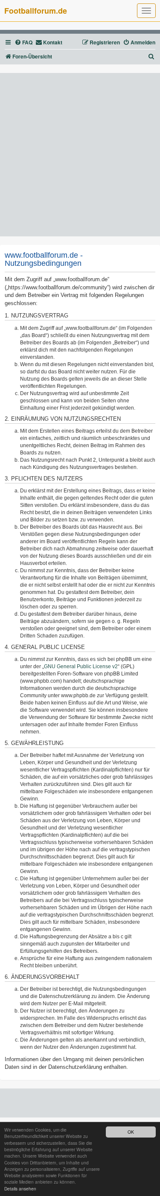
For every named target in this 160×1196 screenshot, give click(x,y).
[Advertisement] (80, 155)
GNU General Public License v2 (81, 666)
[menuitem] (23, 42)
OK (131, 1132)
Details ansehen (20, 1188)
